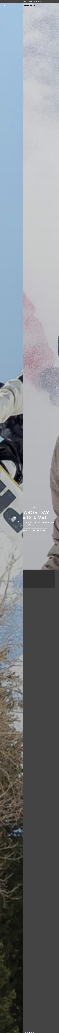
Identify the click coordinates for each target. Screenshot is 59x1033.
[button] (29, 530)
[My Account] (50, 5)
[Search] (52, 5)
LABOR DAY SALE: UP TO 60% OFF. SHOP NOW (29, 1)
